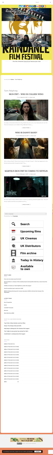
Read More (26, 127)
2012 (5, 381)
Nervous (6, 310)
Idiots (5, 305)
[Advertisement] (9, 408)
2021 (5, 357)
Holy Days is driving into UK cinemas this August (16, 328)
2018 (5, 365)
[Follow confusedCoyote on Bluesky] (20, 6)
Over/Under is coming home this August (14, 334)
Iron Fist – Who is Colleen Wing (26, 94)
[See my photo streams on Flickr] (37, 6)
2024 (5, 349)
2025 (5, 346)
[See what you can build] (30, 6)
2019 (5, 362)
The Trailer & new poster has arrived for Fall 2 (16, 331)
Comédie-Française (8, 307)
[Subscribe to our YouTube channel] (40, 6)
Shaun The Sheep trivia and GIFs (12, 325)
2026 (5, 344)
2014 (5, 376)
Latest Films (8, 298)
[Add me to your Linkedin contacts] (32, 6)
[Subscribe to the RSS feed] (45, 6)
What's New (7, 275)
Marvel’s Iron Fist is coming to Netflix (26, 171)
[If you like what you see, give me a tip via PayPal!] (42, 6)
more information (29, 451)
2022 (5, 354)
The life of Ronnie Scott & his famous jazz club (27, 61)
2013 (5, 379)
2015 (5, 373)
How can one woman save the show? (12, 279)
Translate (15, 216)
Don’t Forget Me (8, 302)
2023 (5, 352)
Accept (37, 451)
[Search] (50, 2)
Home (12, 79)
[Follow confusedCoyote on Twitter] (22, 6)
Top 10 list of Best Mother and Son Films (14, 323)
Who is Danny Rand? (26, 132)
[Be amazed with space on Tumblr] (35, 6)
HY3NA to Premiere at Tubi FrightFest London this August (17, 285)
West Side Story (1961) (9, 313)
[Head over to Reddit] (27, 6)
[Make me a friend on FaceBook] (25, 6)
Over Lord (32, 97)
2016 (5, 371)
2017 (5, 368)
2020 (5, 360)
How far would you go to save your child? (13, 288)
